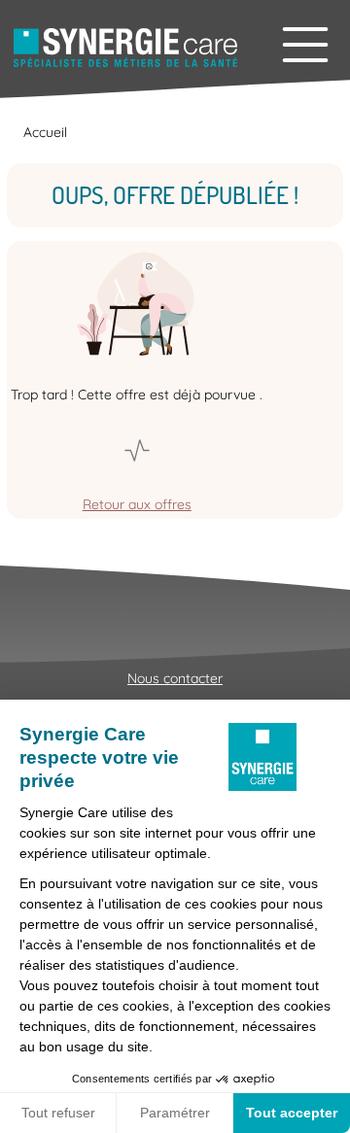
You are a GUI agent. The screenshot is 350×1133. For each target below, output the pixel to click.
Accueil (45, 132)
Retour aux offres (137, 504)
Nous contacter (175, 678)
